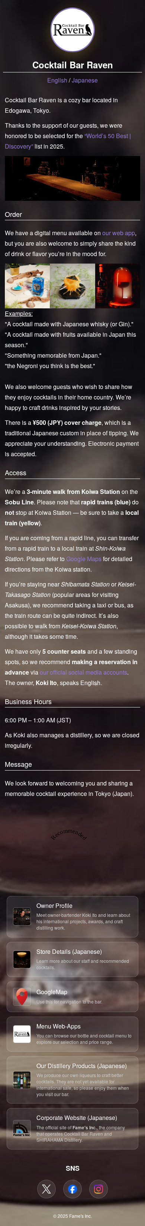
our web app (118, 232)
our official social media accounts (83, 672)
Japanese (85, 80)
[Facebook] (72, 1189)
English (57, 80)
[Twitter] (46, 1189)
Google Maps (84, 558)
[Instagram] (98, 1189)
